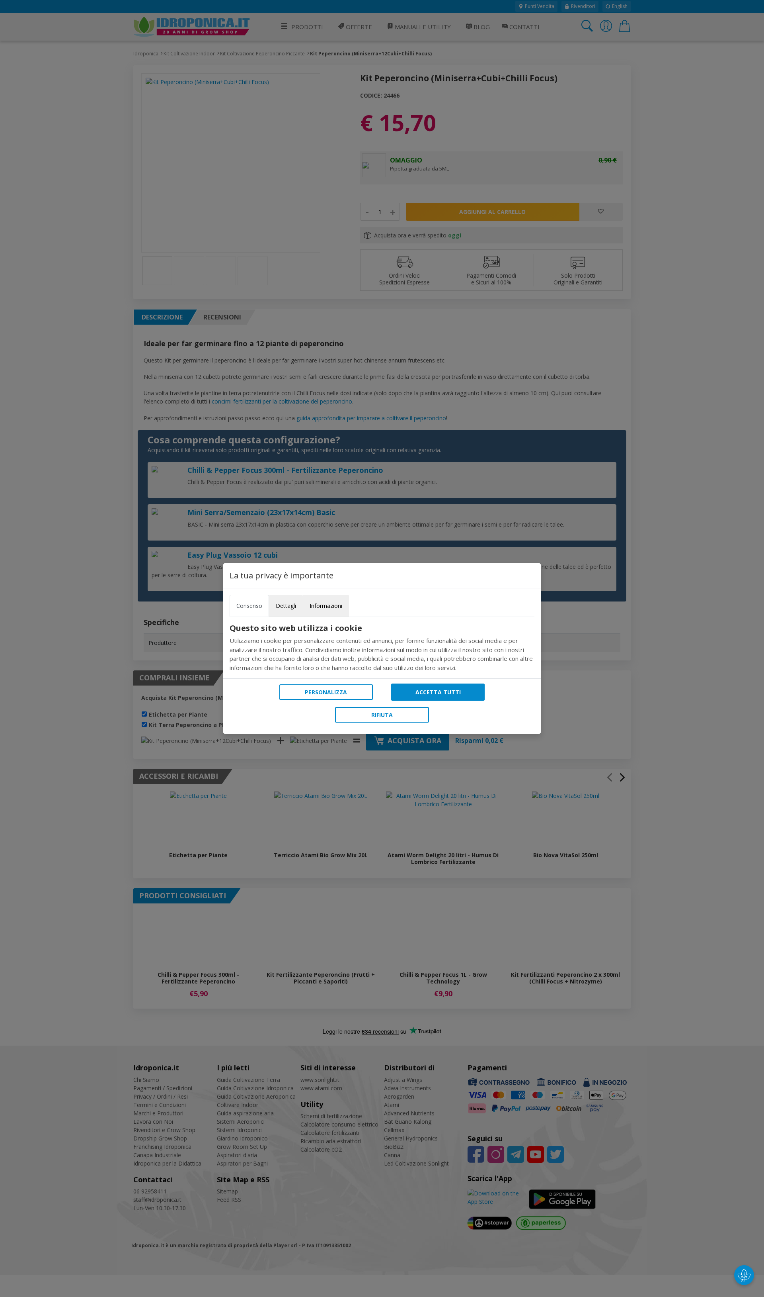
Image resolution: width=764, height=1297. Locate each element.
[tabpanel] (382, 647)
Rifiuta (382, 715)
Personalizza (326, 692)
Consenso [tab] (249, 605)
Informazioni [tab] (326, 605)
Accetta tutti (438, 692)
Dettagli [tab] (286, 605)
